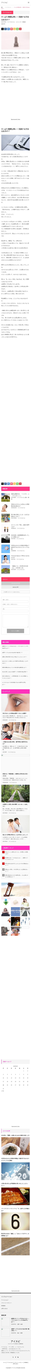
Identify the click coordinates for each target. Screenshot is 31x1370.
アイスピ (15, 1341)
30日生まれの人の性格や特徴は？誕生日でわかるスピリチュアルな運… (20, 547)
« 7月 (2, 1091)
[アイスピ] (4, 2)
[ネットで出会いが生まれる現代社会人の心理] (25, 921)
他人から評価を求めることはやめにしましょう (15, 834)
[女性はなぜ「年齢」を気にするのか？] (25, 901)
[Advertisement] (15, 103)
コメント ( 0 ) (15, 586)
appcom (3, 23)
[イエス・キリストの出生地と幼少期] (24, 991)
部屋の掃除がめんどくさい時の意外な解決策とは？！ (14, 667)
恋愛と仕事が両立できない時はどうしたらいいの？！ (14, 656)
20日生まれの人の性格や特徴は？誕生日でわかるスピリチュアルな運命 (15, 1159)
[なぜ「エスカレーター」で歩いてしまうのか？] (25, 911)
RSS (18, 1357)
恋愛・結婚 (19, 1324)
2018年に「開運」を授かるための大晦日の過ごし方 (15, 1135)
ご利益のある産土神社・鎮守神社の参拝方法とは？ (15, 742)
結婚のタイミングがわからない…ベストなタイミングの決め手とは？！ (20, 1320)
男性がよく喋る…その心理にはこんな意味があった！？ (16, 870)
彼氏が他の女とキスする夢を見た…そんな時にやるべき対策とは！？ (16, 876)
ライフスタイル (11, 22)
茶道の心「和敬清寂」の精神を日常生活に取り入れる (15, 774)
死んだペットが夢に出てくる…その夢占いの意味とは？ (16, 852)
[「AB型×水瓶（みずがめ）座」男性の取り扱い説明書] (5, 901)
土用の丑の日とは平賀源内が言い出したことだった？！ (14, 1184)
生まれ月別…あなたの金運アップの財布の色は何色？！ (15, 671)
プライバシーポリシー (6, 1302)
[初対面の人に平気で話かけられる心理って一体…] (5, 931)
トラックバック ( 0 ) (15, 583)
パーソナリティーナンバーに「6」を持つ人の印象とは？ (15, 1209)
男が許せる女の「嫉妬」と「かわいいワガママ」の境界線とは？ (15, 1234)
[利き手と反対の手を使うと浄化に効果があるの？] (5, 921)
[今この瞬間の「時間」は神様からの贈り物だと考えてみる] (15, 890)
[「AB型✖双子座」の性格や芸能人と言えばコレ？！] (15, 911)
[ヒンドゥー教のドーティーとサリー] (15, 921)
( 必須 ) (6, 599)
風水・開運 (19, 1333)
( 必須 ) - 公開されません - (10, 604)
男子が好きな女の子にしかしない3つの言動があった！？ (17, 864)
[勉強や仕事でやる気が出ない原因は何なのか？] (5, 911)
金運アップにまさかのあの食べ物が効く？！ (12, 652)
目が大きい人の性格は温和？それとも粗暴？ (15, 713)
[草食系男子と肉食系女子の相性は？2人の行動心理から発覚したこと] (15, 931)
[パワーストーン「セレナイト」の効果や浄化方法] (15, 901)
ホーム (4, 1362)
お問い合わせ (4, 1308)
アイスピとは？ (5, 1300)
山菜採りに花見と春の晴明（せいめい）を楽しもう (15, 805)
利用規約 (3, 1305)
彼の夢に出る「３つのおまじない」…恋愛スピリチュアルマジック (16, 858)
